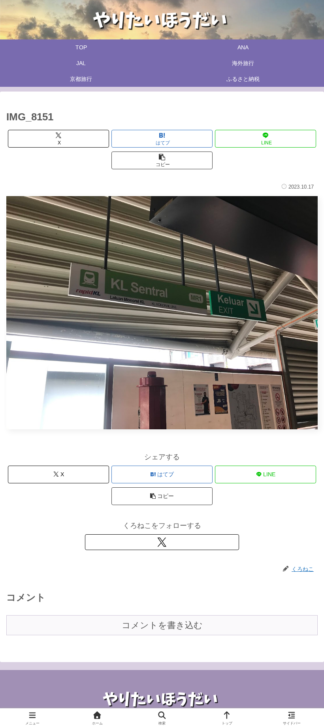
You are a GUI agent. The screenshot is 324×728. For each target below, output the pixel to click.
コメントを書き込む (162, 625)
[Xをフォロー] (162, 542)
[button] (162, 160)
